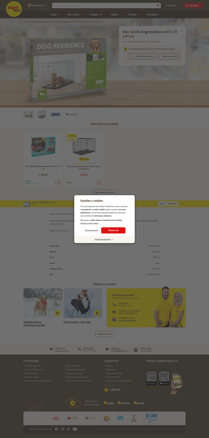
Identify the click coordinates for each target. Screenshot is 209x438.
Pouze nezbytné (91, 230)
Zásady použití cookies (89, 223)
